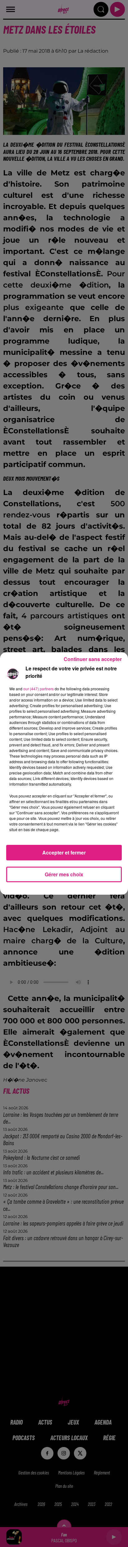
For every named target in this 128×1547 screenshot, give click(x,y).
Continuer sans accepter (93, 659)
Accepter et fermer (64, 852)
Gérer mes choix (64, 874)
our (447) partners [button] (38, 688)
